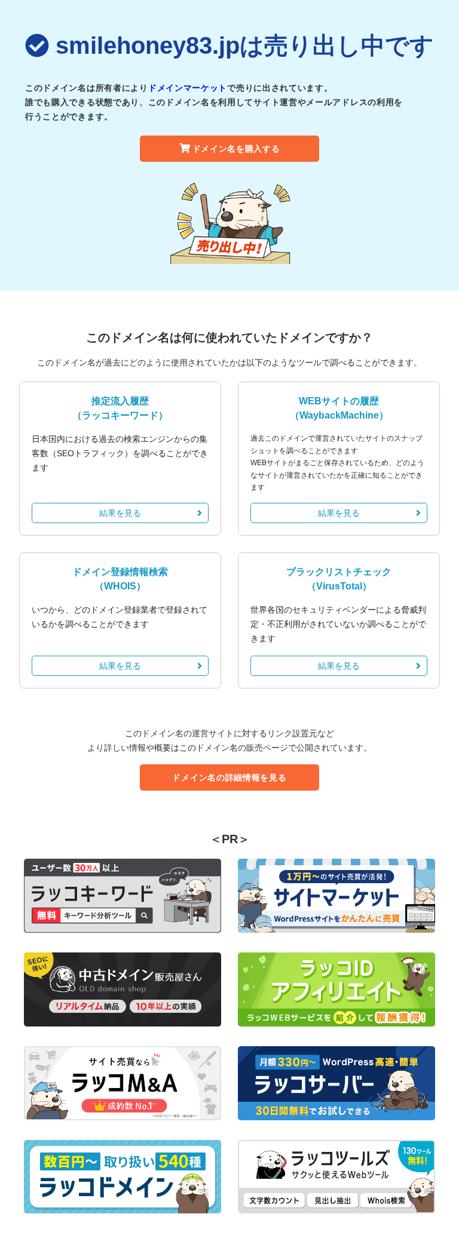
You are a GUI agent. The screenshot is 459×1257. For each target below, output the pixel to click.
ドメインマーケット (187, 88)
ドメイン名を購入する (236, 148)
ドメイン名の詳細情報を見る (229, 777)
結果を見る (120, 513)
